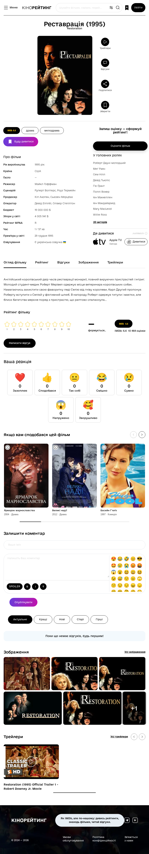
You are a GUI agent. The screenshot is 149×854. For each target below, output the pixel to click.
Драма (30, 130)
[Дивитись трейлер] (31, 761)
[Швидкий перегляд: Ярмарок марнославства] (7, 447)
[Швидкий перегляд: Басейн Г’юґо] (104, 447)
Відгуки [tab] (63, 262)
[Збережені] (127, 7)
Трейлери (13, 736)
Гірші (99, 619)
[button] (27, 673)
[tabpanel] (74, 289)
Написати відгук (19, 343)
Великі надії (59, 510)
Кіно (36, 7)
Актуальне (20, 619)
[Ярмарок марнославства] (26, 476)
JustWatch (138, 233)
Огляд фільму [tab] (15, 262)
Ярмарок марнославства (19, 510)
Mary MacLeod (102, 208)
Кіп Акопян (42, 197)
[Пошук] (118, 8)
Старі (80, 619)
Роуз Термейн (66, 190)
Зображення (16, 652)
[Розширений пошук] (111, 8)
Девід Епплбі (43, 203)
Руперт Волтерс (45, 190)
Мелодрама (51, 130)
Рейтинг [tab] (42, 262)
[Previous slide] (134, 736)
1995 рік (40, 164)
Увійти (138, 7)
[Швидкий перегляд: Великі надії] (55, 447)
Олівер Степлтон (64, 203)
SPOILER (14, 586)
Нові (62, 619)
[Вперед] (142, 434)
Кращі (43, 619)
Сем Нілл (99, 174)
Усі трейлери (119, 736)
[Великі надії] (74, 476)
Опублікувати (23, 602)
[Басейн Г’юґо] (122, 476)
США (38, 171)
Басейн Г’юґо (108, 510)
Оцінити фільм (120, 145)
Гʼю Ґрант (99, 185)
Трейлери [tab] (115, 262)
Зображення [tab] (88, 262)
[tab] (74, 792)
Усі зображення (134, 651)
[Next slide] (142, 736)
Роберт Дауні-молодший (109, 162)
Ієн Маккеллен (102, 197)
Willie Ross (100, 214)
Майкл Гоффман (46, 184)
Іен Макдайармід (104, 203)
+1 (134, 708)
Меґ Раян (99, 168)
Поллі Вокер (101, 191)
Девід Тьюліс (101, 180)
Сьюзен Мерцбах (61, 197)
